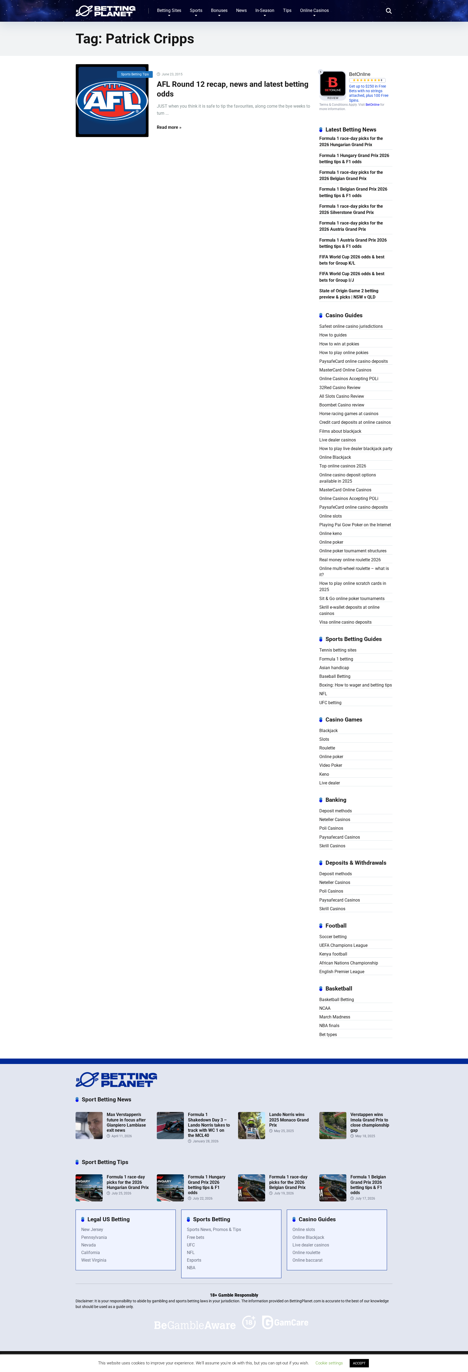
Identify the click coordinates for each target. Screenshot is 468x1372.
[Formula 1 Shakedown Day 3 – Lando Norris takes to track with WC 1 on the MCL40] (170, 1137)
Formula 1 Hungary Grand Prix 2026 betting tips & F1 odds (354, 158)
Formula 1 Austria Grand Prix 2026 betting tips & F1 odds (353, 243)
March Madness (334, 1017)
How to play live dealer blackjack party (355, 448)
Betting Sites (169, 10)
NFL (323, 693)
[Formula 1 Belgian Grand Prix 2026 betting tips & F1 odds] (332, 1200)
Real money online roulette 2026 (350, 559)
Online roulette (306, 1252)
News (241, 10)
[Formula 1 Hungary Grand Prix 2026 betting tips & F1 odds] (170, 1200)
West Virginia (93, 1260)
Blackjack (328, 730)
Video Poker (330, 765)
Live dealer (329, 783)
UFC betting (330, 702)
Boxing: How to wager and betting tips (355, 685)
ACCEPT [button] (359, 1363)
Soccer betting (333, 936)
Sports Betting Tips (135, 74)
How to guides (333, 335)
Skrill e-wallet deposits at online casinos (349, 610)
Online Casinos (314, 10)
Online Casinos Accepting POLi (348, 378)
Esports (194, 1260)
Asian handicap (334, 667)
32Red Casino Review (339, 387)
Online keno (330, 533)
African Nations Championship (348, 963)
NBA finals (329, 1025)
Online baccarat (307, 1260)
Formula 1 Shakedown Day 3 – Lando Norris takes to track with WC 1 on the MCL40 (209, 1125)
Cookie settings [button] (329, 1363)
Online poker (331, 542)
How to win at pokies (339, 344)
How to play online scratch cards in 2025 (352, 586)
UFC (191, 1245)
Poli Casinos (331, 828)
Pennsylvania (94, 1237)
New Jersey (92, 1229)
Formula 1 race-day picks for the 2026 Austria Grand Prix (351, 226)
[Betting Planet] (105, 8)
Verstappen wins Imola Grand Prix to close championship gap (369, 1122)
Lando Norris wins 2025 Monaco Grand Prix (289, 1119)
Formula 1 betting (336, 659)
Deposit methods (335, 810)
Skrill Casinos (332, 845)
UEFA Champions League (343, 945)
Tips (287, 10)
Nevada (88, 1245)
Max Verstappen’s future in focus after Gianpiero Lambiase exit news (126, 1122)
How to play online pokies (343, 352)
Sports (196, 10)
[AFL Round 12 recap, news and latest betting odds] (112, 100)
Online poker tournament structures (352, 550)
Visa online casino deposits (345, 622)
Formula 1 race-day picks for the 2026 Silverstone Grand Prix (351, 209)
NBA (191, 1267)
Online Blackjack (335, 457)
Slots (324, 739)
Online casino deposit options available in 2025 (347, 478)
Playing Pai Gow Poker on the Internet (355, 524)
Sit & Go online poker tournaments (352, 598)
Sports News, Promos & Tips (214, 1229)
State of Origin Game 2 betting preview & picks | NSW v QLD (348, 294)
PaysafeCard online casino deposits (353, 361)
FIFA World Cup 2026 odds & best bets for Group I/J (351, 277)
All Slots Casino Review (341, 396)
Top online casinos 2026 (342, 466)
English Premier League (341, 971)
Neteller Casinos (334, 819)
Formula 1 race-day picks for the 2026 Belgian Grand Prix (351, 175)
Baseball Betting (334, 676)
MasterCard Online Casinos (345, 370)
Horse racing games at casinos (348, 413)
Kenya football (333, 954)
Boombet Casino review (341, 405)
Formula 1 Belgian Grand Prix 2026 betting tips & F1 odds (353, 192)
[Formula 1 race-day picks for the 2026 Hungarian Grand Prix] (89, 1200)
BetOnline (372, 105)
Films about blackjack (340, 431)
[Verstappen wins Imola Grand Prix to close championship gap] (332, 1137)
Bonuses (219, 10)
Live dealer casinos (337, 440)
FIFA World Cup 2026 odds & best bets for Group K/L (351, 260)
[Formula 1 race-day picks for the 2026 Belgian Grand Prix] (251, 1200)
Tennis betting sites (337, 650)
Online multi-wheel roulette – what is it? (354, 571)
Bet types (328, 1034)
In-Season (264, 10)
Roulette (327, 748)
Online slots (330, 516)
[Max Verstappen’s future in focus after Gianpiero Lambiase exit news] (89, 1137)
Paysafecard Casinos (339, 837)
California (90, 1252)
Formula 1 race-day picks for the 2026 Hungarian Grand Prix (351, 141)
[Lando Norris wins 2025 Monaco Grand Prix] (251, 1137)
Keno (324, 774)
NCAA (324, 1008)
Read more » (169, 127)
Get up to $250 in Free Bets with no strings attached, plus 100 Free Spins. (368, 93)
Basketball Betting (336, 999)
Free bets (195, 1237)
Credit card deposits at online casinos (355, 422)
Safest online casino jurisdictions (351, 326)
